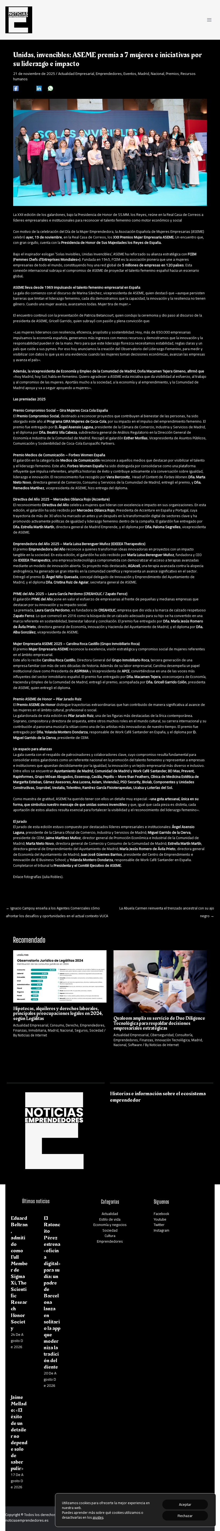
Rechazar (185, 1515)
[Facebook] (16, 88)
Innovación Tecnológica (172, 1040)
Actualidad (110, 1213)
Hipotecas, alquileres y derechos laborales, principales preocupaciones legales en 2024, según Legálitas (58, 1013)
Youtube (160, 1219)
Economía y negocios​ (110, 1224)
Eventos (129, 73)
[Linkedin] (39, 88)
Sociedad (96, 1030)
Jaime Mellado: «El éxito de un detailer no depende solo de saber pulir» (19, 1432)
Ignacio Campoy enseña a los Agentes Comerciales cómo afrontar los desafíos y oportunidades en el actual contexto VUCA (57, 909)
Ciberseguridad (162, 1035)
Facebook (161, 1213)
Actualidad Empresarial (76, 73)
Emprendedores (109, 73)
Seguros (81, 1030)
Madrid (143, 73)
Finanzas (20, 1030)
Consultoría (183, 1035)
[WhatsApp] (50, 88)
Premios (172, 73)
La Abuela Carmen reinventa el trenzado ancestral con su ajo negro (166, 909)
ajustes (98, 1517)
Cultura (110, 1235)
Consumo (57, 1025)
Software (135, 1045)
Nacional (157, 73)
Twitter (159, 1224)
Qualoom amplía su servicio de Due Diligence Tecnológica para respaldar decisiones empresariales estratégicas (159, 1023)
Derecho (72, 1025)
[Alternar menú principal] (209, 19)
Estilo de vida (109, 1219)
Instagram (161, 1230)
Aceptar (185, 1504)
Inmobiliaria (37, 1030)
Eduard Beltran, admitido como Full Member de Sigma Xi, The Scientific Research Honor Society (19, 1273)
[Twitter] (27, 88)
